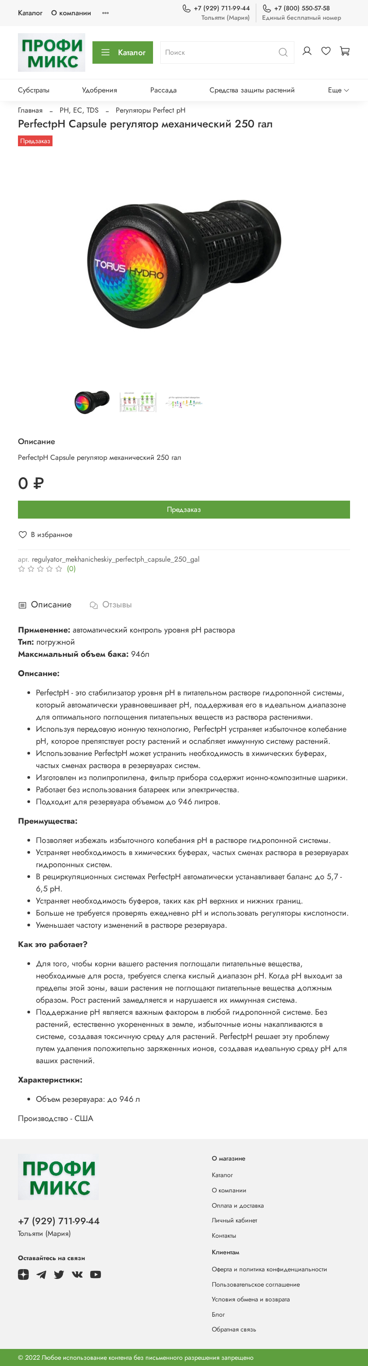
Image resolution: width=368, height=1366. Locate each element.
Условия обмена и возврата (251, 1299)
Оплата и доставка (238, 1205)
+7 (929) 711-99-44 (222, 8)
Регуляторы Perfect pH (150, 110)
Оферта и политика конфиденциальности (269, 1269)
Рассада (163, 90)
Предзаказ (184, 509)
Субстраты (33, 90)
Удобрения (99, 90)
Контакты (224, 1235)
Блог (218, 1314)
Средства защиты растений (252, 90)
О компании (71, 13)
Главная (30, 110)
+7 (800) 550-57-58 (302, 8)
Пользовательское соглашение (256, 1284)
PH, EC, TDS (79, 110)
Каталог (30, 13)
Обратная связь (234, 1329)
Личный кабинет (234, 1220)
